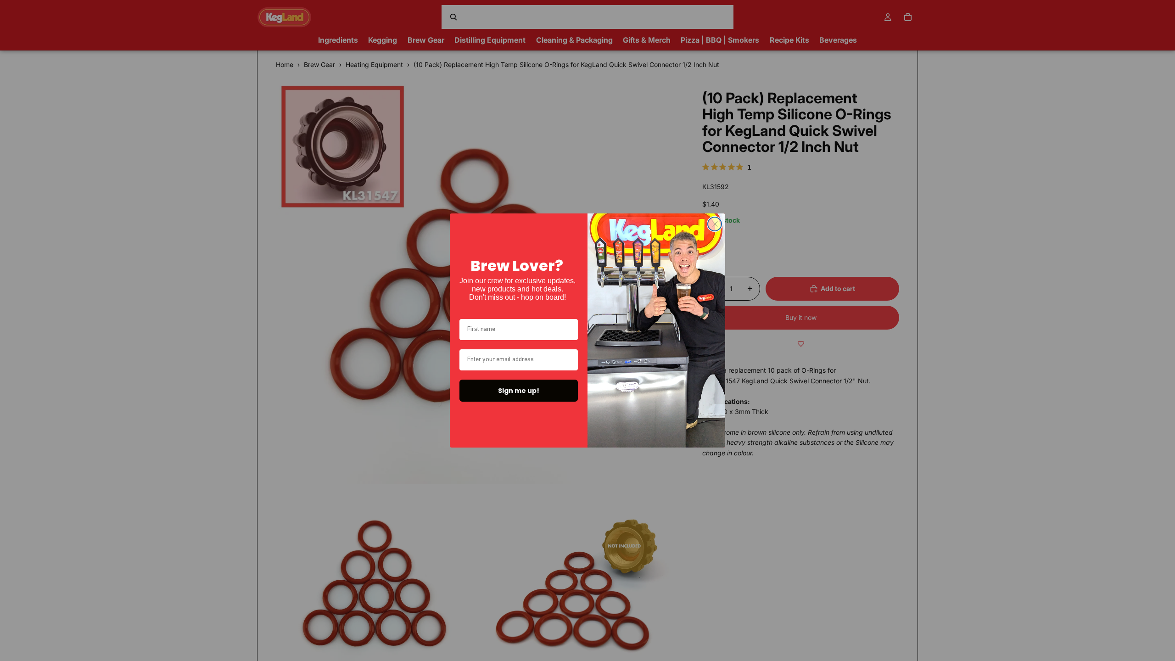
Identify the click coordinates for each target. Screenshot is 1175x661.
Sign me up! (518, 390)
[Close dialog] (715, 224)
